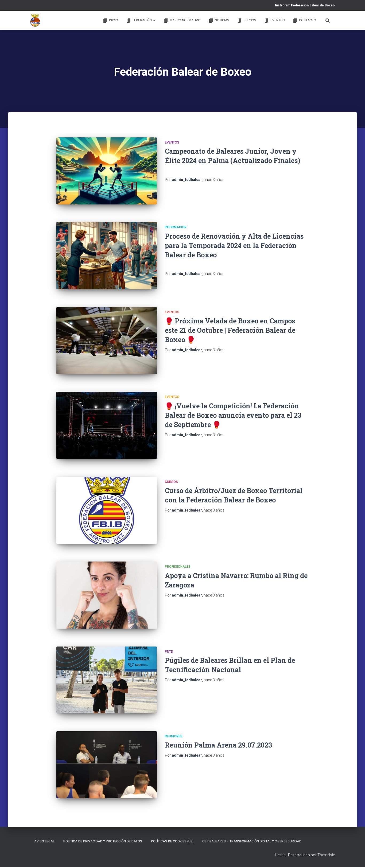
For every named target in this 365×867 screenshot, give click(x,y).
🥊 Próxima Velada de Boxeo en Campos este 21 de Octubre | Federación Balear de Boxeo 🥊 (230, 330)
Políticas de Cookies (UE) (172, 841)
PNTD (169, 651)
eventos (172, 142)
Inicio (113, 20)
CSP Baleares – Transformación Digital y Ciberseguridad (251, 841)
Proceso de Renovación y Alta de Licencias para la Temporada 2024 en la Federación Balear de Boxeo (234, 245)
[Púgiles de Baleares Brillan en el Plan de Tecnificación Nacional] (106, 680)
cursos (171, 482)
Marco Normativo (185, 20)
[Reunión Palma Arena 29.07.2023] (106, 764)
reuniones (174, 736)
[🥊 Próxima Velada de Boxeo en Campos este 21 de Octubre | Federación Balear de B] (106, 340)
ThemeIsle (326, 855)
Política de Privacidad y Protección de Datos (102, 841)
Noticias (222, 20)
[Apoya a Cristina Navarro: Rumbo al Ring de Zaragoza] (106, 595)
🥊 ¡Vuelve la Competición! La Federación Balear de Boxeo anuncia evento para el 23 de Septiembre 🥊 (233, 415)
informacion (176, 227)
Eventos (277, 20)
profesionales (178, 566)
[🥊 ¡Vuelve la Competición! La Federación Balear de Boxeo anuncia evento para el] (106, 425)
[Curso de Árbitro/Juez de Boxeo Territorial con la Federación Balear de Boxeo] (106, 510)
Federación (143, 20)
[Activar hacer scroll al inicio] (354, 856)
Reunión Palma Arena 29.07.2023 (218, 745)
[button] (154, 20)
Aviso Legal (44, 841)
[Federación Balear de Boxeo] (35, 20)
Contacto (307, 20)
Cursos (249, 20)
